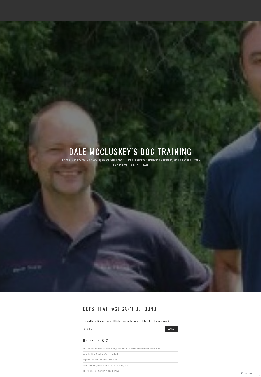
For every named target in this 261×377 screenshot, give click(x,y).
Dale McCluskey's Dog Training (130, 151)
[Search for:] (130, 329)
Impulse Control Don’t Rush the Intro (100, 359)
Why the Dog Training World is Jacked (100, 354)
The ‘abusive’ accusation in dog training (101, 371)
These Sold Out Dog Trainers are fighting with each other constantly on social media (122, 348)
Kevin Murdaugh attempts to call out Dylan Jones (106, 365)
